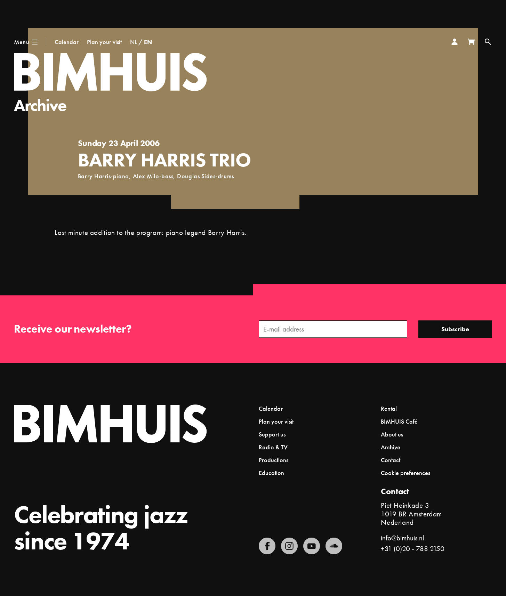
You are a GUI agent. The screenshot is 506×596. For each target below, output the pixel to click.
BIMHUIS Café (399, 421)
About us (392, 434)
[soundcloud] (334, 546)
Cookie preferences (405, 473)
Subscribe (455, 329)
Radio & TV (273, 447)
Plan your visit (104, 42)
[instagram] (289, 546)
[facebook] (267, 546)
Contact (390, 460)
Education (271, 473)
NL (133, 42)
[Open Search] (488, 42)
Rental (389, 409)
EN (148, 42)
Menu (21, 42)
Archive (40, 105)
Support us (272, 434)
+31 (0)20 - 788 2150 (412, 548)
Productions (273, 460)
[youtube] (311, 546)
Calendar (67, 42)
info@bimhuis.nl (402, 537)
